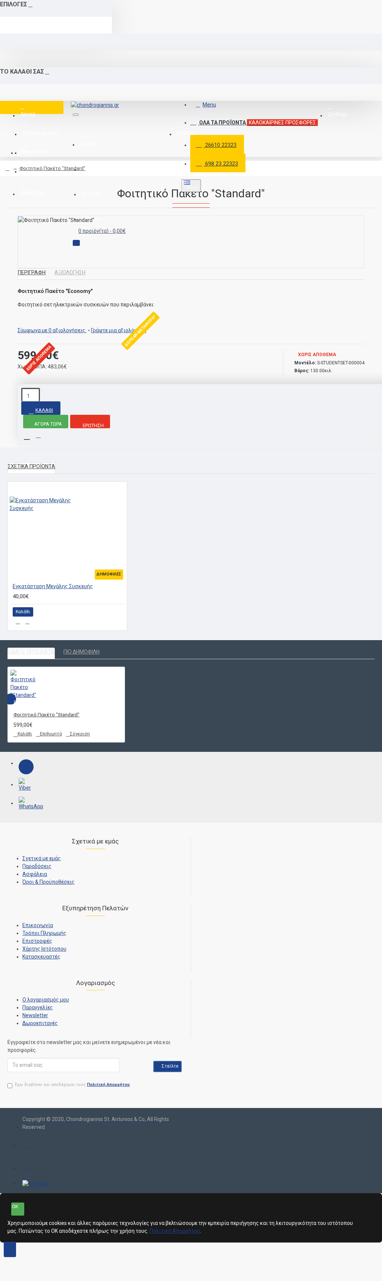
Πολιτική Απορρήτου (175, 1231)
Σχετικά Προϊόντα (31, 466)
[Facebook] (26, 766)
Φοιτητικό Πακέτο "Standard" (52, 168)
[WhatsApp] (26, 804)
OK (15, 1206)
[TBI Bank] (35, 1184)
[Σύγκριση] (27, 622)
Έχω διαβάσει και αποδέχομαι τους (72, 1084)
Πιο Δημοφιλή (81, 652)
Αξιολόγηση (69, 272)
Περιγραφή (32, 272)
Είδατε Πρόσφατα (31, 652)
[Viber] (26, 785)
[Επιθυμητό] (18, 622)
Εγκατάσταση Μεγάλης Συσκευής (53, 586)
